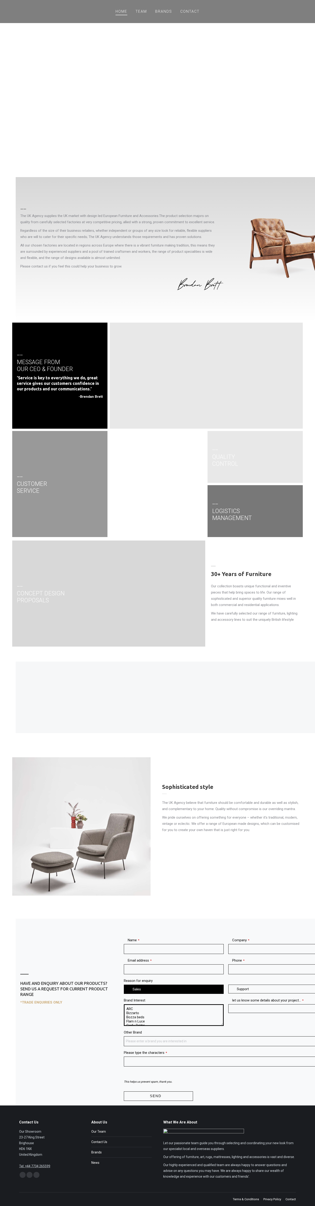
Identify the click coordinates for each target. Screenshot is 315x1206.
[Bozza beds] (173, 1017)
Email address (140, 960)
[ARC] (173, 1009)
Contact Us (99, 1142)
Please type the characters (145, 1053)
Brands (96, 1152)
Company (240, 940)
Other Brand (133, 1032)
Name (133, 940)
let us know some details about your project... (267, 1000)
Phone (238, 960)
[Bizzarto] (173, 1013)
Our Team (98, 1131)
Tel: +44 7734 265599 (34, 1166)
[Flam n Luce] (173, 1021)
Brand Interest (134, 1000)
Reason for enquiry (138, 981)
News (95, 1162)
